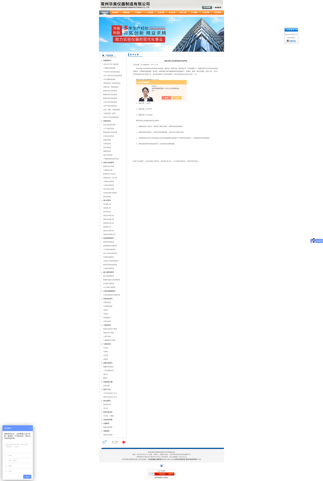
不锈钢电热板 (107, 306)
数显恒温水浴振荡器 (110, 91)
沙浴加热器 (107, 321)
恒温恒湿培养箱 (108, 136)
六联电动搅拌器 (108, 268)
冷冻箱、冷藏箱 (108, 416)
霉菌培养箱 (107, 151)
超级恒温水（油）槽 (110, 178)
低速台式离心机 (108, 215)
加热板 (105, 314)
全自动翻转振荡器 (109, 79)
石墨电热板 (107, 302)
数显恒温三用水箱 (109, 174)
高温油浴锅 (107, 196)
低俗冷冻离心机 (108, 230)
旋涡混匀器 (107, 404)
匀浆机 (105, 351)
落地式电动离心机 (109, 234)
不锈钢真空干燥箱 (109, 340)
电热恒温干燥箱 (108, 333)
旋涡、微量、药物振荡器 (111, 110)
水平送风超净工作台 (110, 393)
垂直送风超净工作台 (110, 397)
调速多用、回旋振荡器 (110, 87)
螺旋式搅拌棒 (107, 427)
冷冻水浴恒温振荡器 (110, 102)
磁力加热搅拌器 (108, 276)
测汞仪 (105, 374)
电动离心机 (107, 204)
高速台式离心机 (108, 219)
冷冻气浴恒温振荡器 (110, 106)
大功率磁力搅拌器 (109, 287)
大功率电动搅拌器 (109, 249)
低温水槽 (106, 385)
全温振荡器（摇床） (110, 113)
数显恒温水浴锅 (108, 166)
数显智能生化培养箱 (110, 132)
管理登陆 (140, 457)
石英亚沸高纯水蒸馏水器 (111, 295)
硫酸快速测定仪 (108, 367)
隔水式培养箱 (107, 155)
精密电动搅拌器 (108, 242)
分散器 (105, 355)
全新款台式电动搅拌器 (110, 261)
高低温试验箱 (107, 435)
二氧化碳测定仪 (108, 370)
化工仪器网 (161, 471)
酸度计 (105, 378)
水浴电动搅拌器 (108, 185)
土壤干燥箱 (107, 336)
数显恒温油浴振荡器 (110, 98)
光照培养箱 (107, 144)
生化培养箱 (107, 147)
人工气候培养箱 (108, 128)
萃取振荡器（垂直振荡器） (112, 83)
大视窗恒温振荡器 (109, 68)
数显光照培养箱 (192, 161)
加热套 (105, 310)
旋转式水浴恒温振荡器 (110, 117)
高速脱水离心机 (108, 223)
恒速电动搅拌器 (108, 257)
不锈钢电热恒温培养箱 (110, 159)
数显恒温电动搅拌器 (110, 265)
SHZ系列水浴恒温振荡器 (111, 72)
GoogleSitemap (182, 457)
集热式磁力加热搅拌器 (143, 68)
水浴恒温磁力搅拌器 (110, 193)
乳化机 (105, 348)
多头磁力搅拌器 (108, 283)
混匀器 (105, 408)
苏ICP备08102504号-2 (154, 457)
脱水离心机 (107, 212)
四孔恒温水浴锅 (108, 189)
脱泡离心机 (107, 227)
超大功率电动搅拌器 (110, 253)
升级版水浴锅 (107, 170)
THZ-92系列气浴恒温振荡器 (112, 75)
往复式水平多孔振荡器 (110, 64)
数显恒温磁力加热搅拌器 (111, 280)
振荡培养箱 (107, 140)
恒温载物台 (107, 317)
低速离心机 (107, 208)
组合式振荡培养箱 (109, 125)
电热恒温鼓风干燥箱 (110, 329)
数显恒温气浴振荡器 (110, 94)
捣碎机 (105, 359)
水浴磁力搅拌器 (108, 181)
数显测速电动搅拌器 (110, 246)
